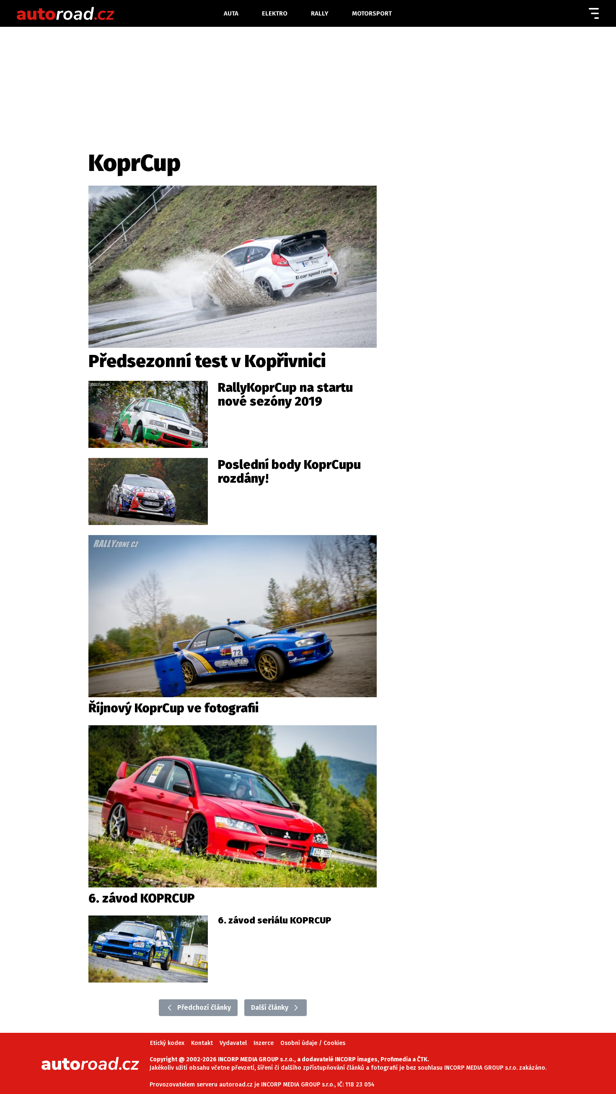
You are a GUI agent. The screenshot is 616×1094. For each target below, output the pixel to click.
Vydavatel (233, 1043)
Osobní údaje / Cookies (312, 1043)
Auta (231, 13)
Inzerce (264, 1043)
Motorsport (372, 13)
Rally (320, 13)
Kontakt (202, 1043)
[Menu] (593, 13)
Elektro (274, 13)
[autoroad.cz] (114, 13)
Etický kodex (167, 1043)
